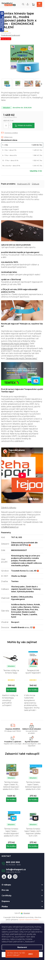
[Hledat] (23, 4)
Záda (13, 609)
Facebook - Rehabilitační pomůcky (9, 876)
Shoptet (26, 913)
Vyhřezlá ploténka (25, 592)
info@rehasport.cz (9, 527)
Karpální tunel (25, 589)
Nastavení (22, 947)
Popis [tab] (3, 184)
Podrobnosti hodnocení (10, 35)
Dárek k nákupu (8, 507)
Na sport (15, 622)
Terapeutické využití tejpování (15, 343)
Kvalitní (14, 597)
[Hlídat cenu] (6, 137)
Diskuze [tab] (35, 184)
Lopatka (33, 614)
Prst (32, 609)
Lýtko (20, 607)
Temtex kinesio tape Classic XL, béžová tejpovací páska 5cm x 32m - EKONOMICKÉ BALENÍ (11, 785)
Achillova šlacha (18, 604)
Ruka (27, 609)
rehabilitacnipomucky (15, 876)
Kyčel (13, 617)
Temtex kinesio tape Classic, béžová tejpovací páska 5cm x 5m (33, 785)
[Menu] (39, 4)
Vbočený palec (18, 587)
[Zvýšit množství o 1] (10, 124)
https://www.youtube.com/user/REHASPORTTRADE (4, 876)
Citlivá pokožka (26, 597)
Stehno (35, 607)
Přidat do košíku (25, 125)
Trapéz (25, 614)
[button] (11, 797)
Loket (14, 607)
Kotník (37, 604)
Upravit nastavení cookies (29, 920)
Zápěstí (20, 609)
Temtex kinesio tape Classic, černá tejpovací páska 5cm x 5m (33, 832)
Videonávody (7, 348)
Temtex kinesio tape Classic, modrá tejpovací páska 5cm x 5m (11, 832)
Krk (36, 609)
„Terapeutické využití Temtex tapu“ (21, 358)
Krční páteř (16, 612)
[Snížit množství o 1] (10, 126)
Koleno (30, 604)
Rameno (27, 607)
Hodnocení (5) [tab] (23, 184)
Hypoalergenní (18, 599)
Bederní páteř (28, 612)
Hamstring (16, 614)
